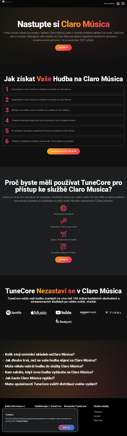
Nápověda (98, 420)
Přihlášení (109, 4)
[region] (40, 420)
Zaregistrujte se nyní (63, 151)
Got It (66, 427)
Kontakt (97, 416)
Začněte (63, 47)
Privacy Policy (22, 421)
